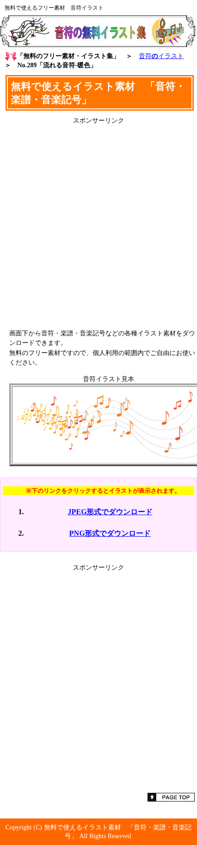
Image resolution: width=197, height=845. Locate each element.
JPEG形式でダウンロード (110, 512)
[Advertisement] (98, 223)
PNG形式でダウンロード (110, 533)
